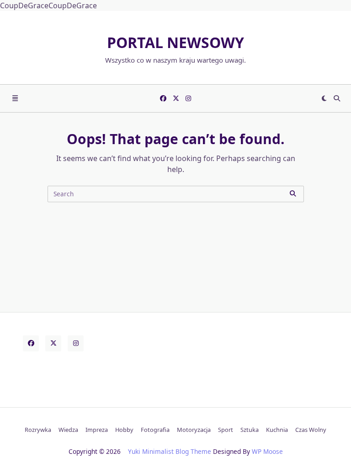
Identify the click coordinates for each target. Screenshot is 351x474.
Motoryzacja (194, 429)
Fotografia (155, 429)
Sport (225, 429)
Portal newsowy (175, 42)
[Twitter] (176, 98)
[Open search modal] (337, 98)
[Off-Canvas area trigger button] (15, 98)
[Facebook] (163, 98)
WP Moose (267, 451)
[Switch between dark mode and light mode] (324, 98)
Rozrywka (38, 429)
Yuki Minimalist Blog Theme (169, 451)
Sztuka (249, 429)
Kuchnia (277, 429)
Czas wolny (310, 429)
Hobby (124, 429)
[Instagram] (188, 98)
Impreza (96, 429)
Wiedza (68, 429)
